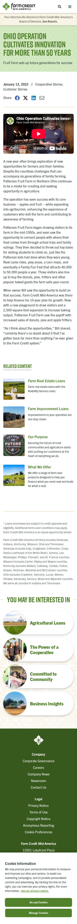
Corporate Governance (38, 761)
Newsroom (38, 781)
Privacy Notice (38, 805)
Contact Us (38, 787)
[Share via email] (41, 97)
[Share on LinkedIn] (33, 97)
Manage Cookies (38, 912)
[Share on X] (25, 97)
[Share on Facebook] (17, 97)
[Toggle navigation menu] (70, 6)
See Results (50, 21)
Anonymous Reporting (38, 825)
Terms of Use (38, 812)
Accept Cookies (39, 902)
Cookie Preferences (38, 832)
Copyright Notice (38, 819)
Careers (38, 767)
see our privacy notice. (35, 891)
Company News (38, 774)
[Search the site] (59, 6)
